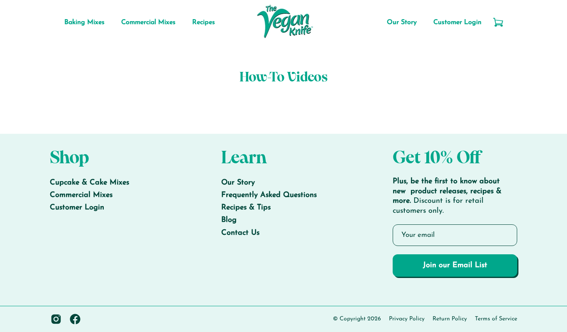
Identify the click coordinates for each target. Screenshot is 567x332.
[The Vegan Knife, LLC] (283, 22)
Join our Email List (455, 265)
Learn (244, 158)
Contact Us (240, 233)
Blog (229, 220)
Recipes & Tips (246, 208)
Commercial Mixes (81, 195)
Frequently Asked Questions (269, 195)
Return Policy (450, 319)
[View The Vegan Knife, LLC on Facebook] (75, 319)
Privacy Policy (407, 319)
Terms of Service (496, 319)
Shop (69, 158)
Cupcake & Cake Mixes (89, 183)
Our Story (238, 183)
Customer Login (77, 208)
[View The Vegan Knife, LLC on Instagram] (56, 319)
